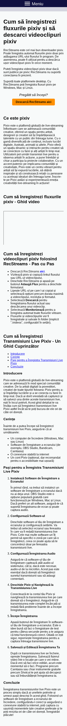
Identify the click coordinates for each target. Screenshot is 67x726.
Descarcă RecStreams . (28, 271)
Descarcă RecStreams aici (33, 101)
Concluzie (17, 366)
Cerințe (15, 356)
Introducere (18, 353)
